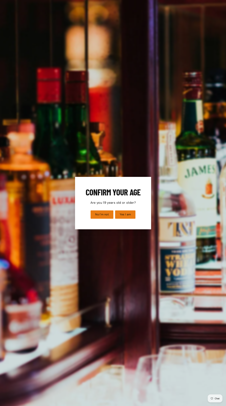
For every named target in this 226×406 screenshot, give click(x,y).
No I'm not (102, 214)
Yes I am (125, 214)
